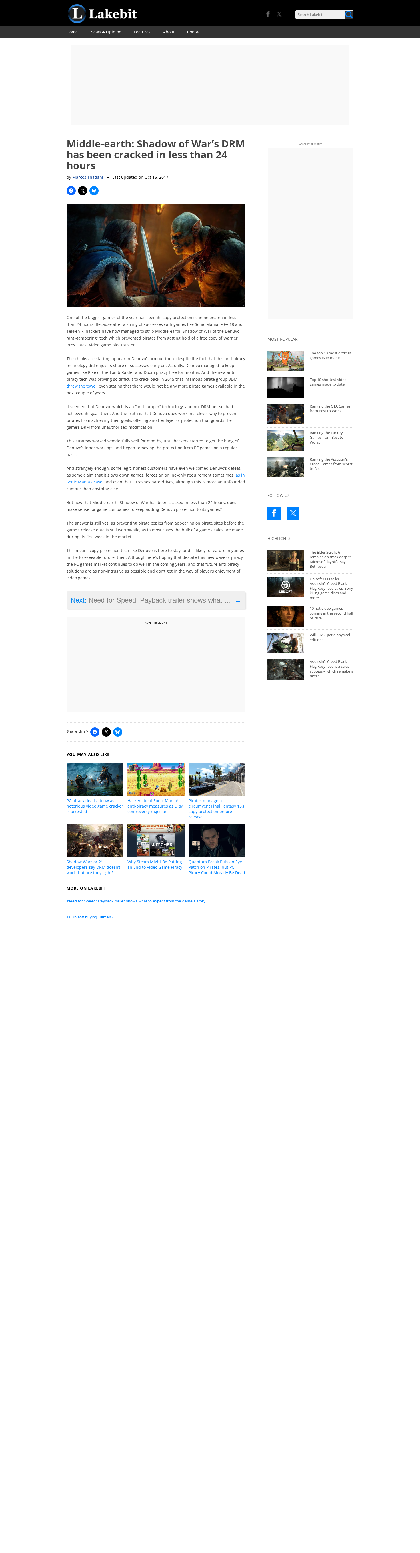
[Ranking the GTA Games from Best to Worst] (285, 414)
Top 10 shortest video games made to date (328, 382)
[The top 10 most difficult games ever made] (285, 361)
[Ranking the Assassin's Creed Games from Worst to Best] (285, 467)
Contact (194, 32)
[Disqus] (156, 1007)
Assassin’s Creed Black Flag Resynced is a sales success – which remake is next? (331, 668)
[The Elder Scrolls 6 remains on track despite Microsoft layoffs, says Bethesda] (285, 560)
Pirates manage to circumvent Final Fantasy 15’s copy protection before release (216, 809)
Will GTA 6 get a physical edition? (330, 637)
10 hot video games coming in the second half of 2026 (331, 613)
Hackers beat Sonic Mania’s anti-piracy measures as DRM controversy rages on (155, 806)
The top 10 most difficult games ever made (330, 355)
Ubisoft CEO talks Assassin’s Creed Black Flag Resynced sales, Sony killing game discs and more (331, 588)
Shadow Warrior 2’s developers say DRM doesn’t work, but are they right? (93, 867)
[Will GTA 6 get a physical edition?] (285, 643)
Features (142, 32)
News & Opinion (105, 32)
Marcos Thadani (87, 177)
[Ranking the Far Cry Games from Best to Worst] (285, 440)
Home (72, 32)
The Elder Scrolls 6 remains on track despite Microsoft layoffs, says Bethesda (331, 559)
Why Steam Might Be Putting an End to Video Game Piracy (154, 864)
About (169, 32)
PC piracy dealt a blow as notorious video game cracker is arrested (95, 806)
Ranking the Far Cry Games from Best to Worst (326, 437)
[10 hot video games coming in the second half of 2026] (285, 616)
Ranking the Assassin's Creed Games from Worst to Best (331, 464)
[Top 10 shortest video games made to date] (285, 387)
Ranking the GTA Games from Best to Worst (330, 409)
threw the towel (82, 386)
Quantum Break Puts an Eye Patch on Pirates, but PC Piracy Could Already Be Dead (217, 867)
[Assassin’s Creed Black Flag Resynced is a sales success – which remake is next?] (285, 669)
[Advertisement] (210, 85)
